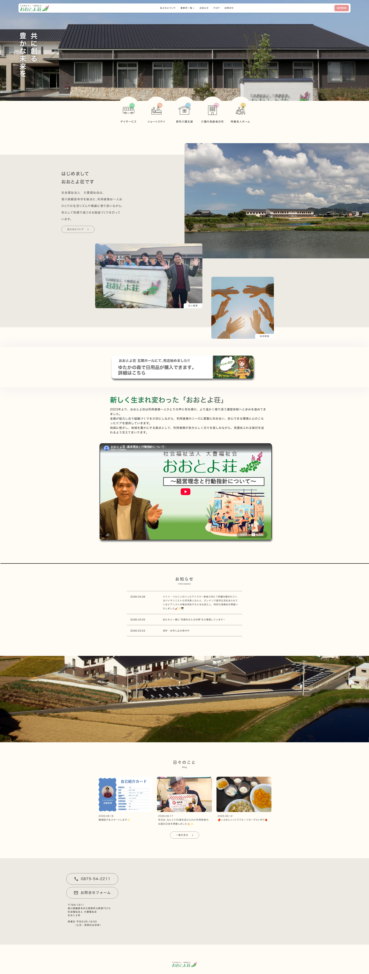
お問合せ (229, 8)
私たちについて (168, 8)
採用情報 (341, 8)
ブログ (216, 8)
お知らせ (203, 8)
